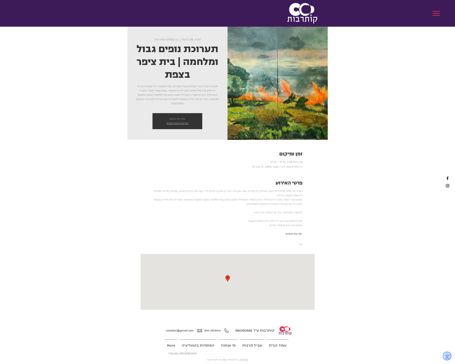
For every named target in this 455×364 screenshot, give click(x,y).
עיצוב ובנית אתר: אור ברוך (182, 353)
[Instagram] (447, 185)
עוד (301, 244)
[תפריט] (436, 13)
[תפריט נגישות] (447, 356)
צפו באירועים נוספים (177, 123)
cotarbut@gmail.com (180, 331)
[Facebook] (447, 178)
